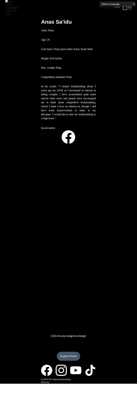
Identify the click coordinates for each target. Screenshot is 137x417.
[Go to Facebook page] (68, 137)
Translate (126, 7)
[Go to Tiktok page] (90, 370)
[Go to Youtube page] (77, 370)
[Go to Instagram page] (63, 370)
